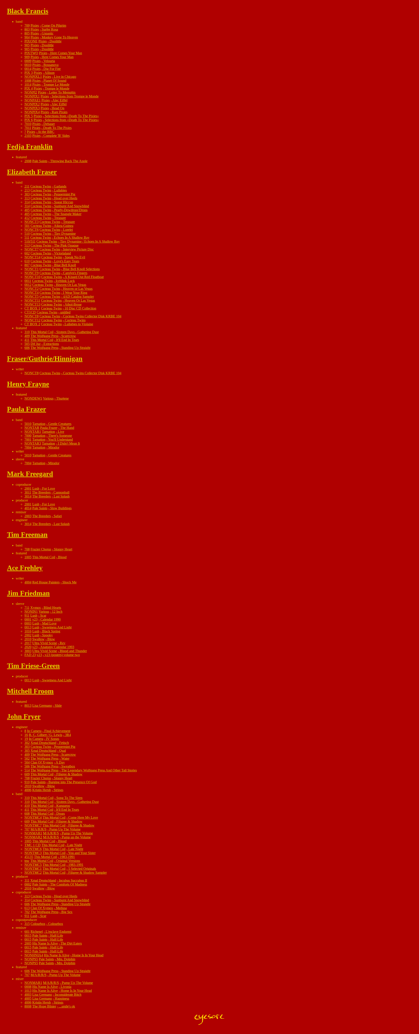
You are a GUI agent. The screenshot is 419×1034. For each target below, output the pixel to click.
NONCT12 (32, 320)
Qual (62, 750)
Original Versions (68, 861)
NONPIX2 (32, 104)
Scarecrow (68, 336)
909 (27, 57)
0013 (27, 627)
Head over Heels (65, 198)
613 (27, 908)
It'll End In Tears (67, 340)
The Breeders (41, 492)
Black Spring (51, 631)
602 (27, 253)
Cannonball (61, 492)
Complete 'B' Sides (56, 136)
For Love (48, 488)
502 (27, 758)
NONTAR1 (32, 431)
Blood (62, 557)
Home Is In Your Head (87, 955)
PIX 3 (28, 73)
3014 (27, 496)
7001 (27, 439)
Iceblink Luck (65, 281)
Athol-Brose (73, 304)
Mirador (53, 447)
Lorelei (68, 230)
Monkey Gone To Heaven (60, 37)
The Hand (67, 428)
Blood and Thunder (73, 651)
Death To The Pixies (57, 128)
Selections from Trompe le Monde (75, 96)
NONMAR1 (33, 833)
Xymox (35, 607)
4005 (27, 998)
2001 (27, 488)
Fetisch (64, 743)
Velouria (49, 61)
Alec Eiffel (59, 100)
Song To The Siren (69, 798)
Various (48, 398)
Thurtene (62, 398)
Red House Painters (46, 582)
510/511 (30, 241)
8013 (27, 705)
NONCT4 (31, 292)
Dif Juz (36, 344)
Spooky (47, 635)
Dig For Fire (52, 69)
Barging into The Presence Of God (72, 782)
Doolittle (56, 41)
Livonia (66, 987)
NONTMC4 (33, 817)
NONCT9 (31, 273)
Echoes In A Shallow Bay (71, 237)
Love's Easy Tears (66, 261)
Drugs (60, 813)
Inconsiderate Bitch (68, 994)
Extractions (51, 344)
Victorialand (62, 253)
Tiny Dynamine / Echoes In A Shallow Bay (90, 241)
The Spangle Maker (67, 214)
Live (61, 431)
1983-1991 (67, 857)
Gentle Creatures (59, 424)
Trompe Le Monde (56, 84)
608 (27, 813)
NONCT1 (31, 269)
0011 (27, 281)
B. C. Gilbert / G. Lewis (45, 735)
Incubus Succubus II (73, 880)
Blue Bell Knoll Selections (81, 269)
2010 (27, 639)
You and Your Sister (82, 853)
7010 (27, 124)
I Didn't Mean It (69, 443)
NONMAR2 (33, 837)
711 (26, 607)
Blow (51, 639)
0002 (27, 884)
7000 (27, 435)
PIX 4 (28, 88)
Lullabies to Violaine (79, 324)
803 (27, 29)
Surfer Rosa (50, 29)
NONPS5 (31, 959)
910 (27, 782)
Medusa (61, 908)
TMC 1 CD (32, 845)
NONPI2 (30, 92)
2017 (27, 643)
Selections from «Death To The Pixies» (72, 116)
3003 (27, 651)
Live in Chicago (65, 76)
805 (27, 33)
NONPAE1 (32, 100)
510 (27, 233)
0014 (27, 69)
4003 (27, 994)
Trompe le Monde (57, 88)
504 (27, 762)
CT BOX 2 (32, 324)
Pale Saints (39, 161)
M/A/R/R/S (38, 829)
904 (27, 37)
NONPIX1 (32, 96)
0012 (27, 285)
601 (27, 931)
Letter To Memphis (62, 92)
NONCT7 (31, 249)
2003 (27, 516)
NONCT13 (32, 304)
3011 (27, 492)
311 (26, 880)
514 (27, 770)
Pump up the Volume (76, 837)
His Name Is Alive (45, 943)
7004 (27, 447)
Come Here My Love (83, 817)
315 (27, 924)
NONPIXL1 (33, 76)
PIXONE (31, 41)
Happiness (62, 998)
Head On (58, 108)
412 (27, 218)
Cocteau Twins (40, 186)
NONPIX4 (32, 112)
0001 (27, 619)
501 (27, 226)
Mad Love (49, 623)
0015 (27, 935)
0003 (27, 623)
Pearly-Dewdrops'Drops (71, 210)
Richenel (37, 931)
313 (27, 198)
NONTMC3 (33, 853)
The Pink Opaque (66, 245)
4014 (27, 508)
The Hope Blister (44, 1006)
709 (27, 25)
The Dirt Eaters (71, 943)
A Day (60, 762)
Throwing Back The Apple (69, 161)
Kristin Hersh (41, 790)
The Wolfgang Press (44, 336)
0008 (27, 987)
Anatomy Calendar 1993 (57, 647)
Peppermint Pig (64, 194)
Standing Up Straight (75, 348)
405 (27, 210)
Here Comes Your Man (66, 53)
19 (26, 739)
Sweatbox (68, 766)
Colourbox (38, 924)
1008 (27, 80)
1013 (27, 990)
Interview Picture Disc (78, 249)
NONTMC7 (33, 825)
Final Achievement (57, 731)
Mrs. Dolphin (66, 959)
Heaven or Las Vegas (78, 289)
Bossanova (50, 65)
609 (27, 774)
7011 (27, 128)
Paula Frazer (48, 428)
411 (26, 340)
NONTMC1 (33, 868)
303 (27, 194)
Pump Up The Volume (65, 829)
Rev (62, 643)
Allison (50, 73)
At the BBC (46, 132)
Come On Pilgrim (54, 25)
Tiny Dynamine (65, 233)
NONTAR (31, 428)
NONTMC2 (33, 872)
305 (27, 750)
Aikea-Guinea (63, 226)
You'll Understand (60, 439)
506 (27, 766)
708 (27, 549)
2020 (27, 647)
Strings (58, 790)
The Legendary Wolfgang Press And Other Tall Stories (99, 770)
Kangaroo (63, 806)
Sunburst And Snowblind (71, 206)
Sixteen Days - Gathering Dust (77, 332)
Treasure (60, 218)
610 (27, 261)
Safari (58, 516)
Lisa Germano (42, 705)
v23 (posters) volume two (62, 655)
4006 (27, 790)
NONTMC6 (33, 849)
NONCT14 (32, 257)
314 (27, 202)
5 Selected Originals (82, 868)
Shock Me (69, 582)
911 (26, 615)
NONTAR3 (32, 443)
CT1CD (30, 312)
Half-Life (56, 935)
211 (26, 186)
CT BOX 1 (32, 308)
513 (27, 245)
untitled (65, 312)
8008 (27, 1006)
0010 (27, 65)
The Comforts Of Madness (68, 884)
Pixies (35, 25)
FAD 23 (30, 655)
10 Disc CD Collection (80, 308)
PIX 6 (28, 120)
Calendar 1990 (50, 619)
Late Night (74, 845)
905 (27, 45)
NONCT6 (31, 230)
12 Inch (57, 611)
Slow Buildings (61, 508)
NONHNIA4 (33, 955)
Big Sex (66, 912)
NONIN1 (31, 611)
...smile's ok (67, 1006)
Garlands (60, 186)
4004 (27, 582)
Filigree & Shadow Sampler (87, 872)
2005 (27, 943)
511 (26, 237)
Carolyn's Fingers (75, 273)
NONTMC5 (33, 865)
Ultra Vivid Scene (44, 643)
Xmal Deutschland (43, 743)
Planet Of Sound (54, 80)
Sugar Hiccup (63, 202)
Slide (58, 705)
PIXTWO (31, 53)
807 (27, 265)
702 (27, 912)
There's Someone (60, 435)
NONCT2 (31, 289)
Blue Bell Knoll (65, 265)
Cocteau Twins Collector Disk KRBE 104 (92, 316)
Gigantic (47, 33)
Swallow (38, 639)
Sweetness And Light (57, 627)
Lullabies (60, 190)
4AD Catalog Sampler (78, 296)
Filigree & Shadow (69, 774)
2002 (27, 635)
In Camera (34, 731)
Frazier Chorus (41, 549)
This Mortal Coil (42, 332)
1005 (27, 557)
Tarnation (38, 424)
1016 (27, 631)
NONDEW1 (33, 398)
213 (27, 190)
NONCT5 (31, 296)
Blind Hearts (52, 607)
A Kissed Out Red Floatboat (84, 277)
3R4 (68, 735)
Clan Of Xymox (42, 762)
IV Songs (52, 739)
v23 (35, 619)
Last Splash (62, 496)
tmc (26, 861)
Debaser (49, 124)
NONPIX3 (32, 108)
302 (27, 743)
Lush (35, 488)
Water (65, 758)
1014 (27, 84)
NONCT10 (32, 277)
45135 (28, 857)
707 (27, 829)
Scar (43, 615)
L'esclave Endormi (58, 931)
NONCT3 (31, 222)
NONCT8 (31, 316)
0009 (27, 61)
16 (26, 735)
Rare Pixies (59, 112)
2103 (27, 136)
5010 (27, 424)
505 (27, 344)
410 (27, 806)
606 (27, 348)
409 (27, 336)
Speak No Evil (75, 257)
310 (27, 332)
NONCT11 (32, 300)
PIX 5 (28, 116)
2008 (27, 161)
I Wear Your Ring (75, 292)
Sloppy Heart (63, 549)
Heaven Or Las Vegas (71, 285)
